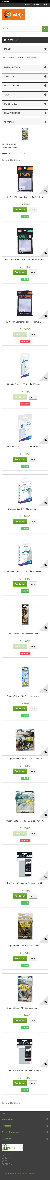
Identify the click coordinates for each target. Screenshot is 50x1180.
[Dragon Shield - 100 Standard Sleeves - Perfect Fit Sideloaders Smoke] (25, 739)
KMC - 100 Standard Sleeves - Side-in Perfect (25, 259)
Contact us (26, 4)
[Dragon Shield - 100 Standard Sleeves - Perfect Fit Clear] (25, 989)
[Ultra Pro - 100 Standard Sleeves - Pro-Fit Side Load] (25, 864)
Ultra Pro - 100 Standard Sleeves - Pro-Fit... (25, 883)
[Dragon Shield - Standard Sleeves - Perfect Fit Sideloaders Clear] (25, 802)
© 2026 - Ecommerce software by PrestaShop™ (18, 1173)
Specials (9, 122)
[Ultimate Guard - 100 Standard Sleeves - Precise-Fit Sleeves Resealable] (25, 365)
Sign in (45, 4)
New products (12, 113)
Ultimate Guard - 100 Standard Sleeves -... (25, 384)
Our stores (10, 103)
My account (7, 1126)
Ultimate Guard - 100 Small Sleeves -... (25, 509)
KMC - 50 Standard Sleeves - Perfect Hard (25, 197)
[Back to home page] (25, 1)
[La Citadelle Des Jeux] (25, 14)
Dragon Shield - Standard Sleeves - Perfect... (25, 821)
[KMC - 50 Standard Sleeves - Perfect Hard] (25, 178)
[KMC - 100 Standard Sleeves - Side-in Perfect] (25, 240)
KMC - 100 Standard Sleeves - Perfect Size (25, 322)
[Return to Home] (4, 57)
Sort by (4, 153)
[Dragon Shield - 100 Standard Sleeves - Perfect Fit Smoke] (25, 926)
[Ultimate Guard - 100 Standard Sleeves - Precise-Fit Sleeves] (25, 427)
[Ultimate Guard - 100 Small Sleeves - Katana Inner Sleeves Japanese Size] (25, 490)
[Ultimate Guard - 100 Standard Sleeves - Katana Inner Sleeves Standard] (25, 552)
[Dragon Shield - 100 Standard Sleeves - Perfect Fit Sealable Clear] (25, 677)
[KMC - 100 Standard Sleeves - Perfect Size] (25, 303)
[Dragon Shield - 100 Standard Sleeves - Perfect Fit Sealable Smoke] (25, 615)
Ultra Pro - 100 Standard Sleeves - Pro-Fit (25, 1070)
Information (11, 85)
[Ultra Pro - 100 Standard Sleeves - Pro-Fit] (25, 1051)
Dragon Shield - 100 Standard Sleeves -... (25, 634)
